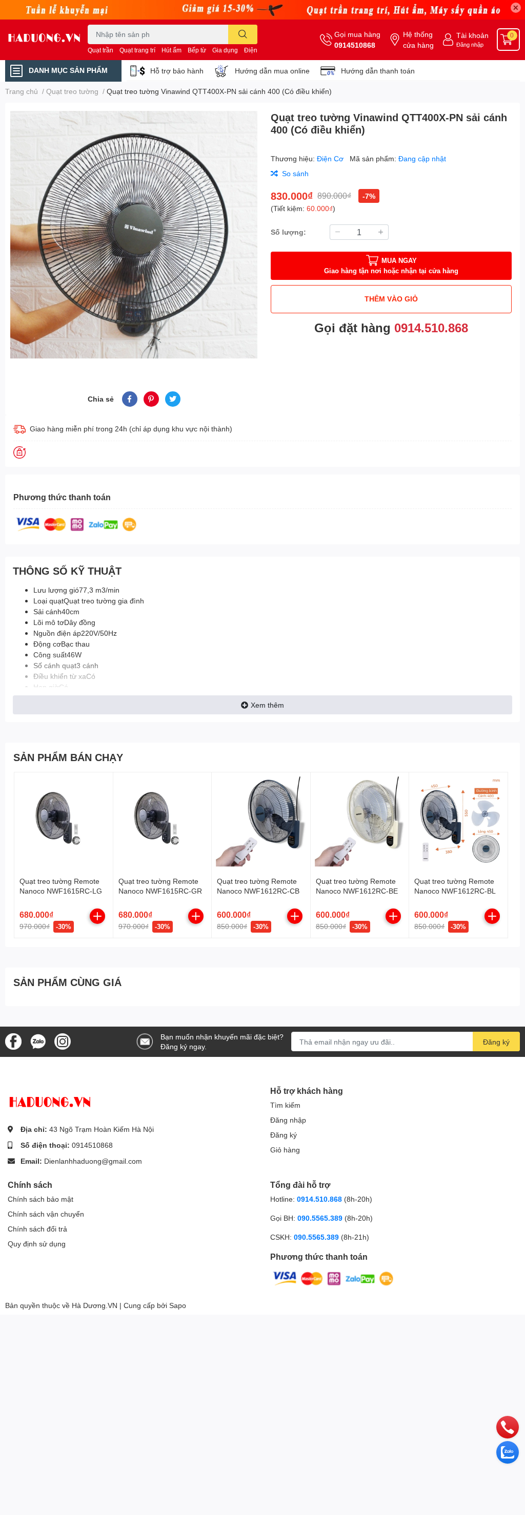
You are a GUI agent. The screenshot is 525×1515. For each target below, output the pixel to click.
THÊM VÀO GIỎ (391, 298)
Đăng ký (496, 1041)
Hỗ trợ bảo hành (177, 70)
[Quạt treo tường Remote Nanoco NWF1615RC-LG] (63, 822)
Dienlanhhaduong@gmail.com (93, 1161)
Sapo (177, 1305)
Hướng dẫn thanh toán (378, 70)
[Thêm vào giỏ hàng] (97, 916)
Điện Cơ (331, 158)
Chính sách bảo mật (40, 1199)
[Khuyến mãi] (262, 10)
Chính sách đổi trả (37, 1228)
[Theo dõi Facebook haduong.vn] (13, 1040)
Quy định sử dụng (37, 1243)
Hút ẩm (171, 50)
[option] (133, 234)
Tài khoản (472, 35)
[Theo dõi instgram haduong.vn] (62, 1040)
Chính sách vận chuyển (46, 1213)
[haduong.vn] (44, 39)
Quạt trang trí (137, 50)
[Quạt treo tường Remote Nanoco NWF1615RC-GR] (162, 822)
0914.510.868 (431, 327)
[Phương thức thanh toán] (76, 523)
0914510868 (354, 45)
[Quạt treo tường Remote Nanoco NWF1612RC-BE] (360, 822)
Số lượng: (288, 232)
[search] (242, 34)
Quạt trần (100, 50)
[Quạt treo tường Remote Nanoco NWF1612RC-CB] (261, 822)
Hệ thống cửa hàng (418, 39)
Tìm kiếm (285, 1105)
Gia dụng (225, 50)
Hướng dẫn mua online (272, 70)
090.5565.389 (321, 1218)
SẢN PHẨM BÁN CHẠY (68, 757)
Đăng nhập (469, 44)
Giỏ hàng (285, 1149)
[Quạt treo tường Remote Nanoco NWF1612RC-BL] (458, 822)
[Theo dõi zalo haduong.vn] (38, 1040)
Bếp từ (197, 50)
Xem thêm (267, 704)
